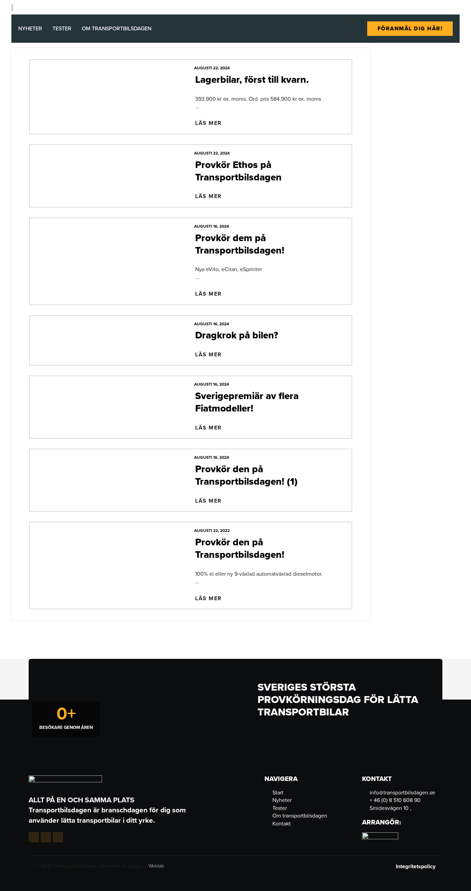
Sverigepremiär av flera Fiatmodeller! (247, 402)
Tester (61, 28)
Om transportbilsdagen (116, 28)
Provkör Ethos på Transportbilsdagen (238, 171)
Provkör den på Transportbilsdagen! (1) (246, 475)
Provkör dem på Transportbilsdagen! (239, 244)
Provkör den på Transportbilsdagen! (239, 548)
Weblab (156, 866)
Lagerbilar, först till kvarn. (252, 79)
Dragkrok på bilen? (236, 335)
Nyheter (30, 28)
